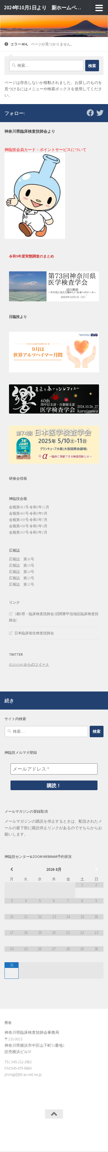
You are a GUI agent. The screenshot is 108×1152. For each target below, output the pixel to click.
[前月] (11, 869)
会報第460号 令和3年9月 (28, 513)
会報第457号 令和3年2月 (28, 532)
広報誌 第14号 (21, 571)
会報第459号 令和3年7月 (28, 519)
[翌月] (96, 869)
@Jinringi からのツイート (29, 664)
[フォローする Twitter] (100, 112)
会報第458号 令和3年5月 (28, 526)
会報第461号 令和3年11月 (29, 507)
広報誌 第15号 (21, 565)
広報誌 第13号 (21, 578)
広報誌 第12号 (21, 584)
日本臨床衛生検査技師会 (34, 633)
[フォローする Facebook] (90, 112)
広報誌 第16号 (21, 559)
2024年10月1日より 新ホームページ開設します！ (43, 7)
